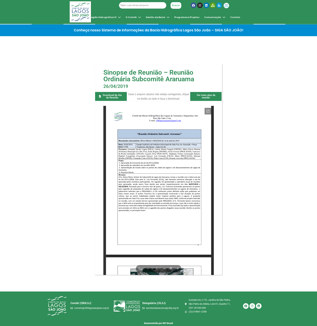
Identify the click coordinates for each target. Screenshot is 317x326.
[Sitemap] (213, 5)
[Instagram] (200, 5)
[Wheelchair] (219, 5)
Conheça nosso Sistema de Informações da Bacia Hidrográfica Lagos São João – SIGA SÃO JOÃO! (158, 30)
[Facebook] (193, 5)
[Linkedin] (206, 5)
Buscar (176, 5)
